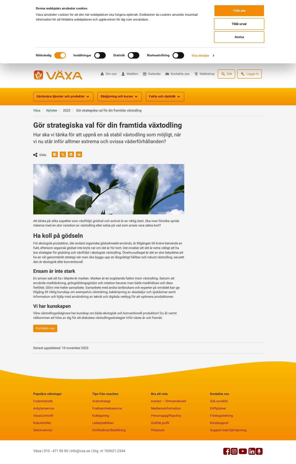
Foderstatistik (43, 401)
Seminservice (42, 430)
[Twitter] (63, 154)
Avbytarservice (43, 408)
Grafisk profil (160, 423)
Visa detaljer (200, 55)
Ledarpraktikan (103, 423)
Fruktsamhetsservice (107, 408)
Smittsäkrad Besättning (109, 430)
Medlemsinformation (166, 408)
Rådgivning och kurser (117, 96)
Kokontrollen (42, 423)
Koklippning (100, 415)
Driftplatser (218, 408)
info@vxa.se (80, 451)
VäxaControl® (43, 415)
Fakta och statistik (162, 96)
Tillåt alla (239, 10)
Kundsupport (219, 423)
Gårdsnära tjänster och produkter (60, 96)
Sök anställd (219, 401)
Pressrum (158, 430)
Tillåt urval (239, 24)
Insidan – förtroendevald (168, 401)
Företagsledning (221, 415)
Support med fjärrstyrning (228, 430)
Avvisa (239, 37)
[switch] (100, 55)
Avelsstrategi (101, 401)
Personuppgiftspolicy (166, 415)
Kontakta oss (45, 328)
